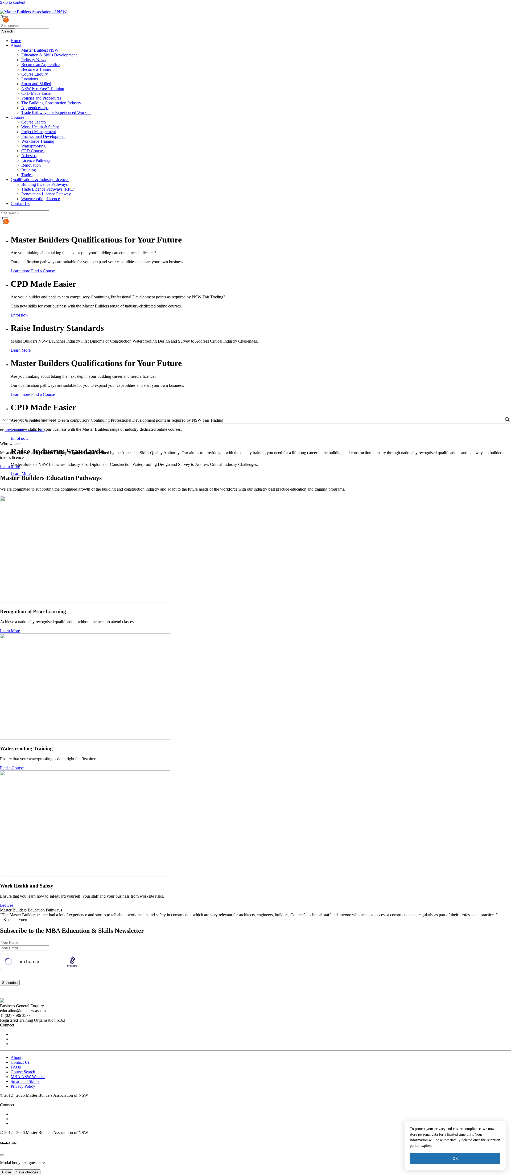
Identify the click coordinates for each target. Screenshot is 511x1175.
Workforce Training (37, 141)
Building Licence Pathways (44, 184)
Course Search (33, 122)
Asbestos (28, 155)
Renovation (31, 165)
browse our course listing (26, 430)
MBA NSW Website (28, 1076)
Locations (29, 79)
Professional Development (43, 136)
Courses (17, 117)
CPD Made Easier (36, 93)
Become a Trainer (36, 69)
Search (7, 31)
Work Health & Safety (40, 127)
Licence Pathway (35, 160)
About (16, 45)
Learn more (20, 271)
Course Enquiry (34, 74)
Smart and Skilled (36, 83)
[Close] (2, 1155)
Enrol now (19, 315)
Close (6, 1172)
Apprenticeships (34, 107)
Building (28, 170)
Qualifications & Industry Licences (40, 179)
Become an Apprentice (40, 64)
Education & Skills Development (49, 55)
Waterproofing (33, 146)
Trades (26, 174)
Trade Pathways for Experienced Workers (56, 112)
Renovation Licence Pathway (46, 194)
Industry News (33, 59)
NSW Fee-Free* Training (42, 88)
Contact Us (20, 203)
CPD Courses (32, 151)
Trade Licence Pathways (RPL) (47, 189)
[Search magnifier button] (507, 419)
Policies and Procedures (41, 98)
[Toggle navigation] (2, 8)
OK (455, 1158)
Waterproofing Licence (40, 198)
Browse (6, 905)
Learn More (21, 350)
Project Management (38, 131)
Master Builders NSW (40, 50)
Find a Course (43, 271)
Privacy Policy (23, 1086)
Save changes (27, 1172)
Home (16, 40)
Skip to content (12, 2)
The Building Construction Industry (51, 103)
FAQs (16, 1067)
